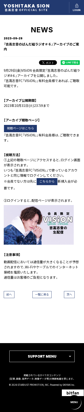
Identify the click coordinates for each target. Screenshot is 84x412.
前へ (9, 294)
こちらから (47, 181)
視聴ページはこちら (20, 128)
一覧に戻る (42, 294)
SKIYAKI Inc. (69, 384)
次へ (69, 294)
